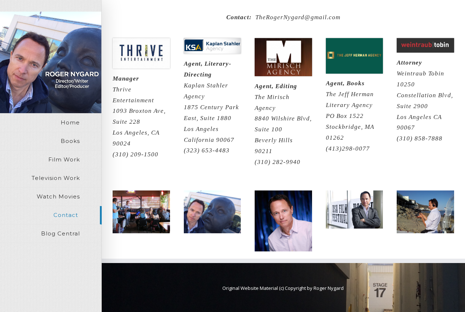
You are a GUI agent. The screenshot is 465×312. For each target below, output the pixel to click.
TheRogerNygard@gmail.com (297, 17)
